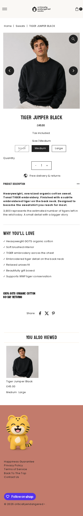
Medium (40, 148)
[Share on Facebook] (40, 313)
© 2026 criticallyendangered (23, 504)
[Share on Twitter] (47, 313)
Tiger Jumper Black (19, 381)
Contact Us (11, 477)
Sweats (20, 26)
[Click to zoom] (73, 39)
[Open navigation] (5, 9)
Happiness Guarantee (19, 461)
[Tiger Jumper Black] (22, 362)
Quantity (9, 158)
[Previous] (9, 70)
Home (7, 26)
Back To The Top (15, 473)
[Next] (73, 70)
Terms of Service (15, 469)
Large (59, 148)
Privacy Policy (13, 465)
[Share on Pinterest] (53, 313)
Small (22, 148)
